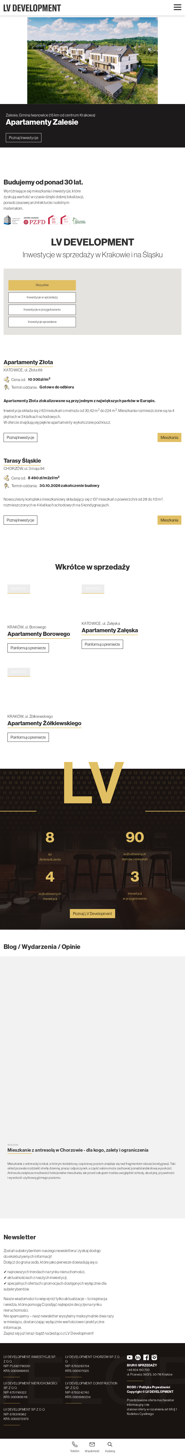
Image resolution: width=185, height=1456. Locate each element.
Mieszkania (169, 437)
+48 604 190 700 (138, 1370)
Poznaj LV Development (92, 912)
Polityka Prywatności (154, 1387)
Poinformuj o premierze (28, 647)
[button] (141, 314)
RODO (132, 1387)
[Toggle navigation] (177, 7)
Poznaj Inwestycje (23, 137)
